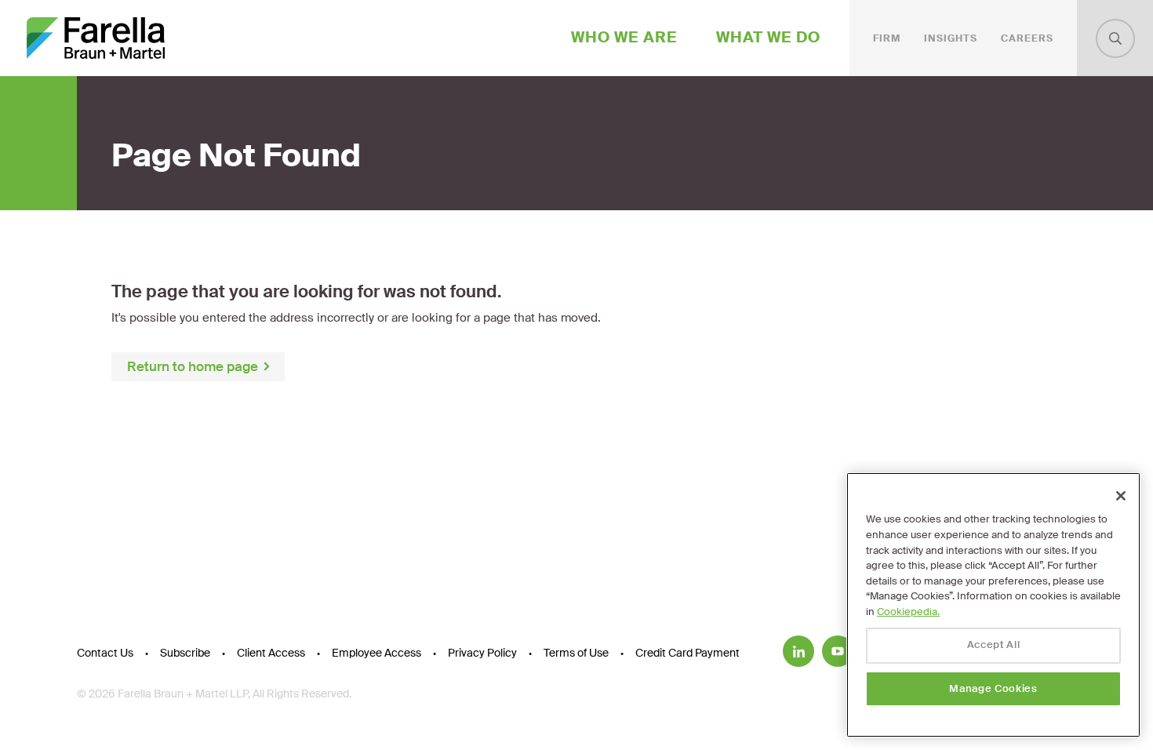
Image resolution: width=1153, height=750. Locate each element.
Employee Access (376, 652)
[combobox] (1115, 38)
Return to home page (192, 366)
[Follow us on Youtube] (837, 651)
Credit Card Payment (687, 652)
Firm (886, 38)
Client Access (271, 652)
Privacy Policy (482, 652)
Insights (950, 38)
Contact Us (105, 652)
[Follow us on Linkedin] (798, 651)
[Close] (1121, 496)
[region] (993, 604)
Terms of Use (576, 652)
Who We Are (624, 37)
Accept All (993, 645)
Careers (1027, 38)
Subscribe (185, 652)
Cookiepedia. (908, 611)
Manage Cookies (993, 688)
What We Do (768, 37)
